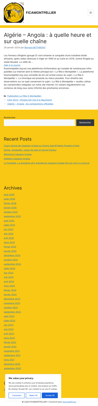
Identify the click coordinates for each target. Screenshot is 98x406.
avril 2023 (9, 333)
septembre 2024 (12, 264)
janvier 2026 (10, 207)
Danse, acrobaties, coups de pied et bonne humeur (30, 150)
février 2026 (10, 203)
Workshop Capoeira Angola (18, 154)
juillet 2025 (9, 225)
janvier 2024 (10, 294)
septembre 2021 (12, 355)
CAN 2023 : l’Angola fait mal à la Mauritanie (29, 100)
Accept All (50, 395)
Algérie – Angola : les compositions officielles (30, 104)
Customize (16, 395)
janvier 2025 (10, 251)
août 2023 (9, 316)
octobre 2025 (11, 212)
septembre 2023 (12, 312)
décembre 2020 (12, 364)
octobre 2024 (11, 260)
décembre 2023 (12, 299)
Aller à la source (12, 65)
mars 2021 (9, 359)
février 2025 (10, 246)
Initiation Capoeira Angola (17, 158)
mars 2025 (9, 242)
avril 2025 (9, 238)
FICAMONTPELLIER (41, 13)
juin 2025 (8, 229)
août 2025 (9, 220)
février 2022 (10, 342)
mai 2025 (8, 233)
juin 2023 (8, 325)
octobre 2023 (11, 307)
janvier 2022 (10, 346)
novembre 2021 (12, 351)
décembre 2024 (12, 255)
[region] (33, 387)
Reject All (33, 395)
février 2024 (10, 290)
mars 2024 (9, 286)
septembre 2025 (12, 216)
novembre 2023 (12, 303)
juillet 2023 (9, 320)
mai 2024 (9, 277)
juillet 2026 (9, 199)
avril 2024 (9, 281)
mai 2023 (9, 329)
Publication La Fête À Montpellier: (24, 96)
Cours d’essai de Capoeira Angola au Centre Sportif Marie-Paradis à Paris (41, 145)
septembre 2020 (12, 368)
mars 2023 (9, 338)
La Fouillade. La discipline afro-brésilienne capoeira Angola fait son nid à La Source (46, 163)
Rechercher (9, 117)
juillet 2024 (9, 268)
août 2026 (9, 194)
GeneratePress (69, 402)
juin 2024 (8, 273)
